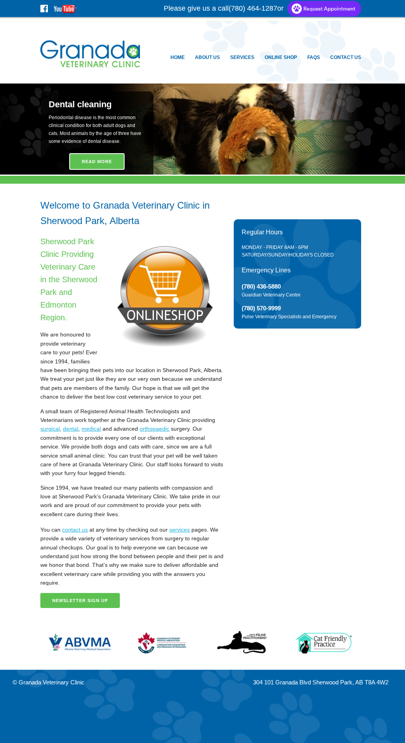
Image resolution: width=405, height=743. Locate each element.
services (179, 529)
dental (70, 429)
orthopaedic (154, 429)
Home (177, 57)
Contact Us (345, 57)
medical (91, 429)
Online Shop (281, 57)
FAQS (313, 57)
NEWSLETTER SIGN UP (80, 600)
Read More (97, 161)
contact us (75, 529)
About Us (207, 57)
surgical (50, 429)
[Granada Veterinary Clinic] (90, 53)
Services (242, 57)
